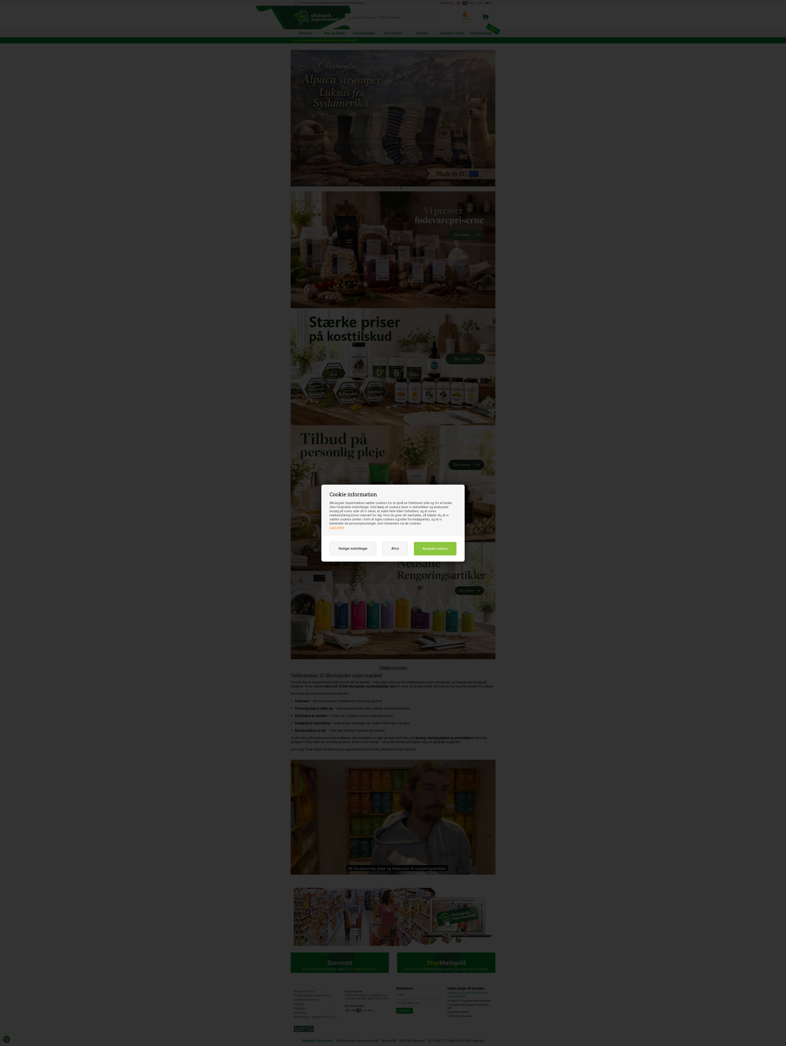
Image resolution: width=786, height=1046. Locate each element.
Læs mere (337, 527)
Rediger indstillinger (353, 549)
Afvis (395, 549)
